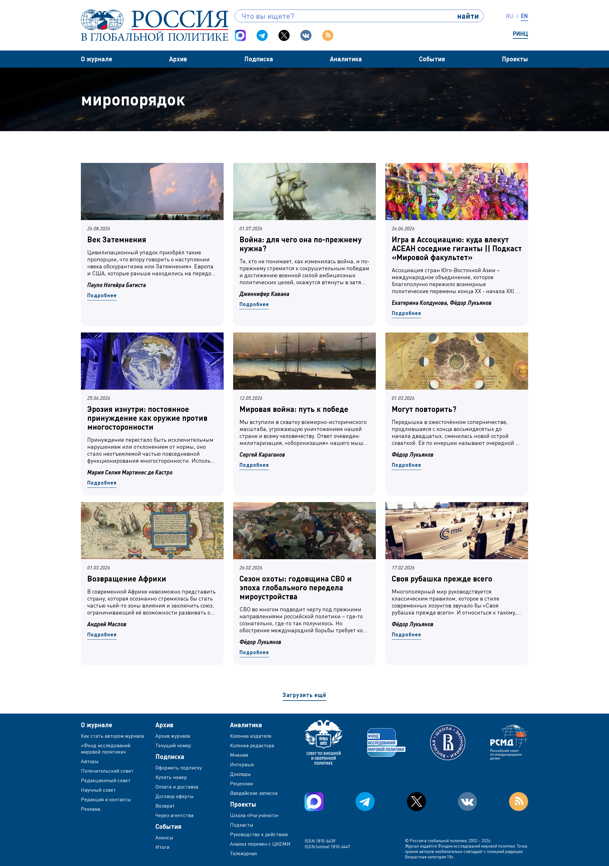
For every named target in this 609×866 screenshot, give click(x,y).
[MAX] (240, 35)
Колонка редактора (252, 745)
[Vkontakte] (305, 35)
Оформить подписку (178, 767)
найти (468, 15)
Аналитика (346, 59)
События (432, 59)
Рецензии (241, 783)
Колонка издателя (250, 736)
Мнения (239, 755)
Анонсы (164, 837)
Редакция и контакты (106, 799)
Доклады (240, 774)
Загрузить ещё (304, 694)
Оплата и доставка (176, 786)
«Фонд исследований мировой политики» (105, 748)
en (524, 15)
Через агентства (174, 815)
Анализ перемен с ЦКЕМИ (260, 844)
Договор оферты (174, 796)
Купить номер (171, 777)
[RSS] (327, 35)
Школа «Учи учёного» (254, 815)
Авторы (90, 761)
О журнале (96, 59)
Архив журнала (172, 736)
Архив (178, 59)
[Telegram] (262, 35)
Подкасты (241, 825)
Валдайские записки (254, 793)
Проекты (515, 59)
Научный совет (98, 790)
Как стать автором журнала (112, 736)
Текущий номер (173, 745)
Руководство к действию (259, 834)
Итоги (162, 847)
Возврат (165, 805)
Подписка (258, 59)
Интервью (242, 764)
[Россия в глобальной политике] (154, 25)
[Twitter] (284, 35)
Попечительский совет (107, 771)
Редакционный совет (105, 780)
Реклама (90, 809)
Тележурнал (243, 853)
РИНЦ (520, 33)
